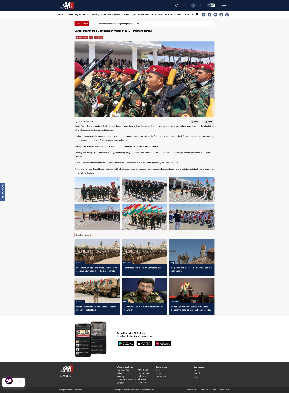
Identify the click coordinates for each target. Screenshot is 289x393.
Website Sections (125, 367)
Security (95, 14)
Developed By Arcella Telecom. (70, 390)
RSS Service (160, 376)
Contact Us (160, 373)
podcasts (189, 14)
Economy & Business (110, 14)
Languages (199, 367)
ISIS (91, 37)
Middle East (143, 14)
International (156, 14)
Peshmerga (98, 37)
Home (60, 14)
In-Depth (168, 14)
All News (179, 14)
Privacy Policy (224, 390)
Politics (86, 14)
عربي (196, 370)
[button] (210, 24)
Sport (133, 14)
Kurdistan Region (73, 14)
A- (186, 6)
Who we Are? (192, 390)
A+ (201, 6)
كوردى (197, 376)
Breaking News (82, 23)
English (197, 373)
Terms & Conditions (208, 390)
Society (125, 14)
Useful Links (161, 367)
